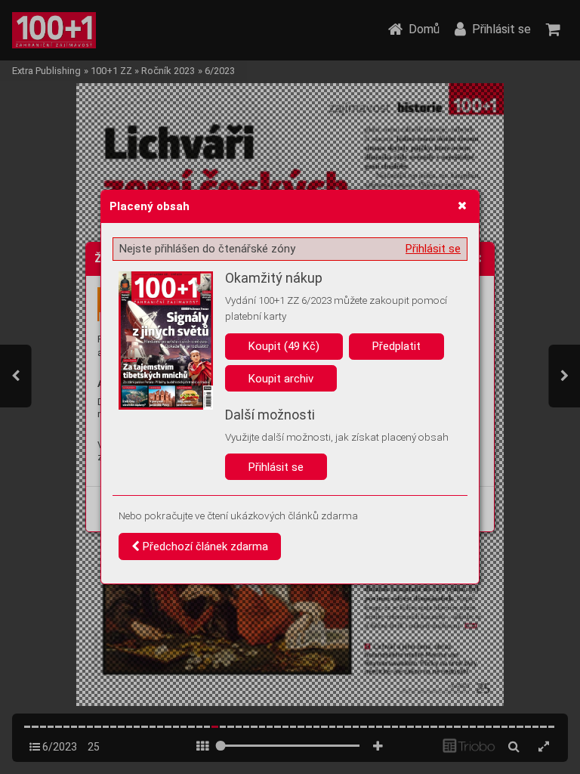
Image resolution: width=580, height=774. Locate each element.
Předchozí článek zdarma (204, 546)
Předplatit (396, 346)
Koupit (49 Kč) (283, 346)
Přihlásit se (433, 248)
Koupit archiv (280, 378)
